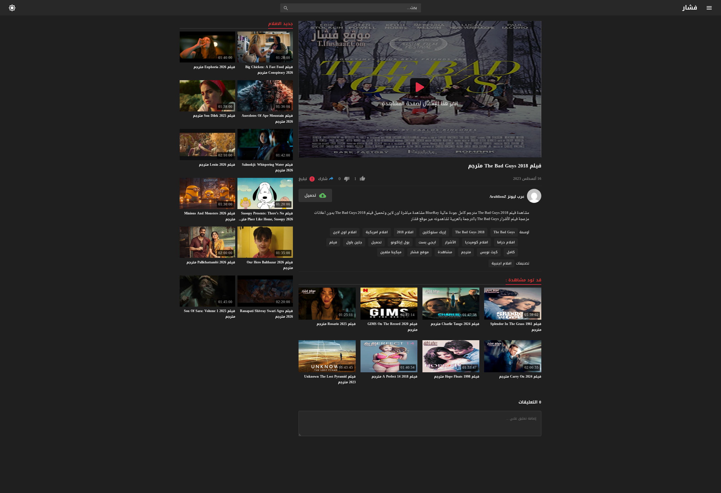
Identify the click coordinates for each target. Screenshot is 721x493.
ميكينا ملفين (390, 252)
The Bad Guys (504, 232)
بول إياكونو (400, 242)
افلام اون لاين (345, 232)
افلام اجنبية (501, 263)
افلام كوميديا (476, 242)
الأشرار (450, 242)
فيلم (333, 242)
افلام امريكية (377, 232)
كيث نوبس (489, 252)
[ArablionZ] (534, 201)
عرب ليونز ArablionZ (506, 197)
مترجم (466, 252)
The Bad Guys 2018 (469, 232)
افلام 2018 (405, 232)
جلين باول (354, 242)
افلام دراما (506, 242)
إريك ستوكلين (434, 232)
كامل (511, 252)
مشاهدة (445, 252)
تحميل (376, 242)
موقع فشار (419, 252)
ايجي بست (427, 242)
